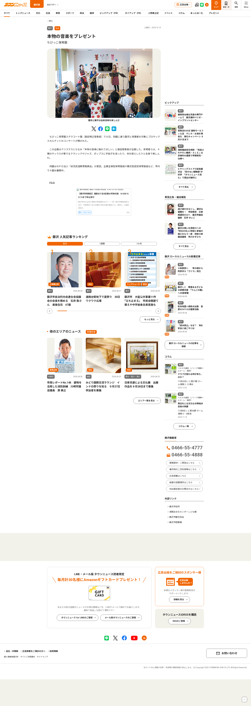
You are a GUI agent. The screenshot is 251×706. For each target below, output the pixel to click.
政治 (82, 13)
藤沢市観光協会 (176, 517)
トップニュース (23, 13)
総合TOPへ (51, 5)
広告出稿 (184, 4)
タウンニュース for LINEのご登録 (77, 617)
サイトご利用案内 (27, 657)
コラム (181, 13)
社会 (48, 13)
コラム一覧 (183, 426)
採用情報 (54, 651)
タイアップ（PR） (133, 13)
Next (158, 311)
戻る (51, 21)
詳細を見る (179, 599)
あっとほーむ (196, 13)
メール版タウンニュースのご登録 (120, 617)
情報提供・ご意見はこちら (182, 463)
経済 (92, 13)
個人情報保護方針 (11, 657)
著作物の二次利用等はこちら (183, 469)
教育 (58, 13)
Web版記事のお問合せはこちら (184, 489)
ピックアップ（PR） (109, 13)
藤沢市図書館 (175, 522)
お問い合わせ (229, 653)
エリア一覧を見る (146, 400)
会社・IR (226, 7)
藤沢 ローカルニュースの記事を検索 (184, 345)
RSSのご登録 (179, 621)
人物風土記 (153, 13)
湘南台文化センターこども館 (182, 512)
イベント (168, 13)
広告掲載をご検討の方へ (33, 651)
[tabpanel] (104, 85)
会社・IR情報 (12, 651)
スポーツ (70, 13)
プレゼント (214, 13)
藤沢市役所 (174, 506)
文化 (38, 13)
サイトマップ (42, 657)
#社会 (52, 182)
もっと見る (149, 319)
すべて (7, 13)
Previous (49, 311)
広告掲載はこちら (177, 476)
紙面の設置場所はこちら (180, 482)
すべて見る (184, 187)
